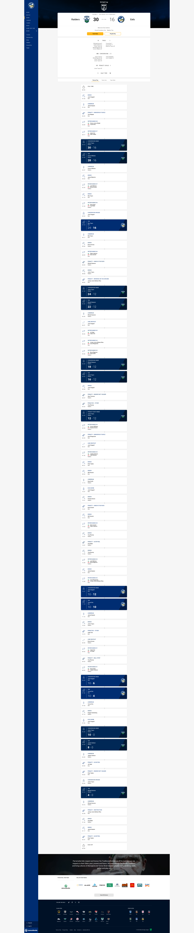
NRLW (27, 25)
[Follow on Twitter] (75, 902)
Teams (28, 23)
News (28, 12)
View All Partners (104, 895)
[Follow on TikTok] (68, 902)
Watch (28, 15)
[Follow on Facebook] (72, 902)
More (28, 30)
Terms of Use (58, 929)
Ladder (28, 20)
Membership (29, 37)
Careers (71, 929)
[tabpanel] (104, 468)
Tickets (28, 34)
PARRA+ (28, 42)
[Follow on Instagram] (78, 902)
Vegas (27, 47)
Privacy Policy (65, 929)
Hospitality (29, 45)
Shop (27, 40)
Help (75, 929)
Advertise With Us (86, 929)
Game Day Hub (30, 28)
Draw (28, 17)
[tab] (95, 80)
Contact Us (79, 929)
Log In (30, 926)
